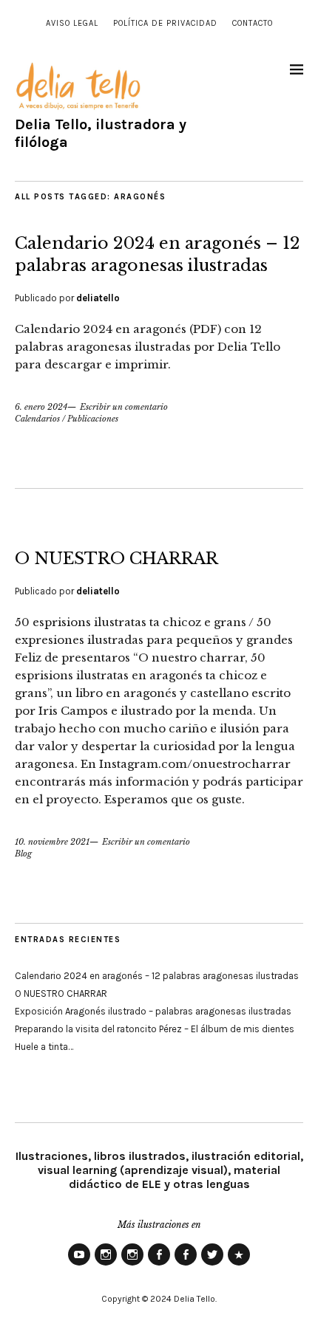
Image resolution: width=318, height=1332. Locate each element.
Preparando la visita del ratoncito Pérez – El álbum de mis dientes (154, 1028)
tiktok (239, 1265)
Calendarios (37, 418)
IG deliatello (106, 1265)
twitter (212, 1265)
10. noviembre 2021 (52, 842)
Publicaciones (92, 418)
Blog (23, 853)
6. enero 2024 (41, 407)
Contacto (252, 23)
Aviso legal (72, 23)
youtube (79, 1265)
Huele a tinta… (44, 1046)
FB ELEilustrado (186, 1265)
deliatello (98, 297)
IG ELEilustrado (132, 1265)
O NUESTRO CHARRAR (116, 559)
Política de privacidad (165, 23)
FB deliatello (159, 1265)
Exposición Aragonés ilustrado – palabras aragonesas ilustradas (153, 1011)
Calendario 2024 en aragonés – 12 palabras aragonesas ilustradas (157, 975)
